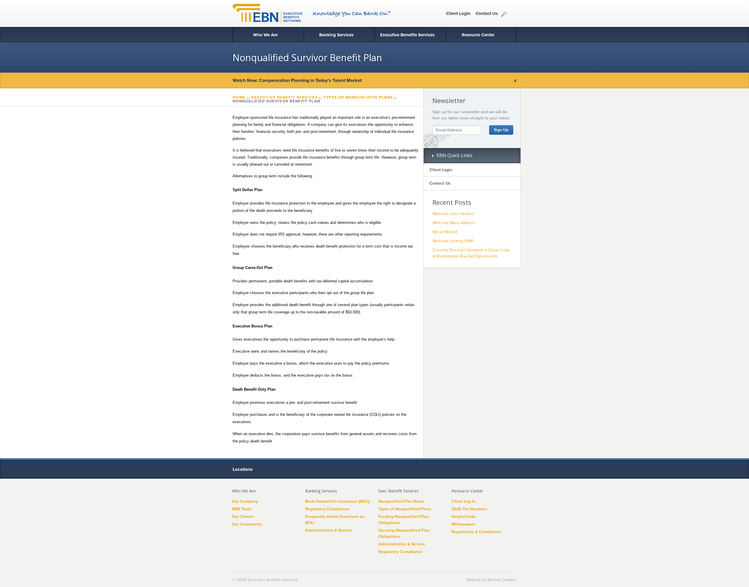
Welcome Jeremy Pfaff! (452, 240)
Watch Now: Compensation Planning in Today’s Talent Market (297, 80)
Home (239, 97)
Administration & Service (328, 530)
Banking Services (336, 34)
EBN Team (241, 509)
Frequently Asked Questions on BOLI (335, 519)
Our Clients (243, 516)
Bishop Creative (502, 579)
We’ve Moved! (445, 231)
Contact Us (487, 13)
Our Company (245, 501)
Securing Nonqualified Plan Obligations (404, 533)
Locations (243, 469)
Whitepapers (463, 524)
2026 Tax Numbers (469, 509)
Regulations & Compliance (476, 531)
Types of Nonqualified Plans (358, 97)
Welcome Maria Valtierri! (453, 222)
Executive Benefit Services (284, 97)
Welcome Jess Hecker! (453, 213)
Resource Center (478, 34)
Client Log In (463, 501)
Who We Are (265, 34)
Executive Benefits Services (407, 34)
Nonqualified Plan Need (400, 501)
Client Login (458, 13)
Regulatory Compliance (327, 509)
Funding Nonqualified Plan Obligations (403, 519)
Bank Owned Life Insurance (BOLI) (337, 501)
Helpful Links (463, 516)
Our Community (247, 524)
